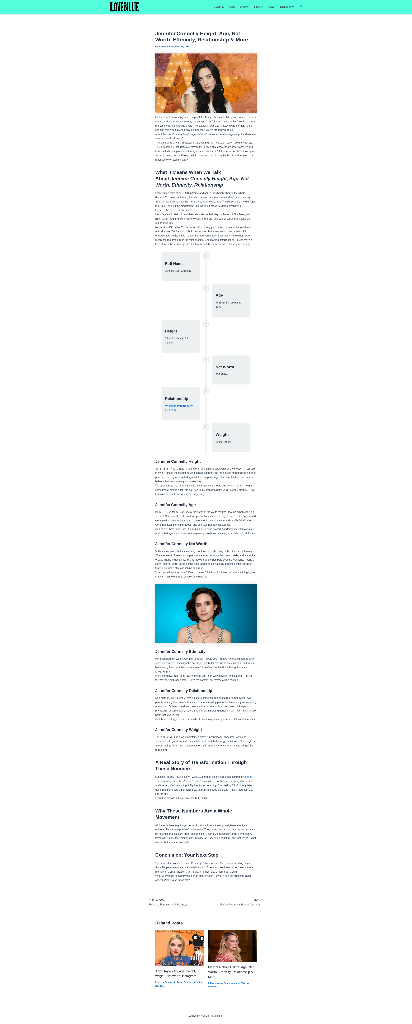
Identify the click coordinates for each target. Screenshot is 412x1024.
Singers (258, 6)
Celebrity (219, 6)
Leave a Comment (165, 982)
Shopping (285, 6)
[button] (292, 7)
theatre (248, 776)
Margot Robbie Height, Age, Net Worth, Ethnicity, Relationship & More (231, 972)
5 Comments (215, 983)
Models (244, 6)
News (271, 6)
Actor (232, 6)
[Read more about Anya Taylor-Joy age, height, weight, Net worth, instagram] (179, 947)
